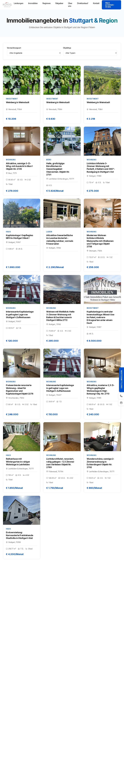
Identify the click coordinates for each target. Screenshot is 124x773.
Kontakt (96, 3)
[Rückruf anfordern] (121, 396)
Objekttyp (67, 48)
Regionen (47, 3)
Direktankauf (82, 3)
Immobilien (33, 3)
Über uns (70, 4)
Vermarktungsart (14, 48)
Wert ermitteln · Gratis (110, 5)
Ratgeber (59, 3)
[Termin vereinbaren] (121, 403)
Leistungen (18, 3)
